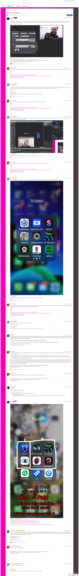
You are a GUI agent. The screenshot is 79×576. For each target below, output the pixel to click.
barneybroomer (13, 530)
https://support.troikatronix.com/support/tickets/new (25, 519)
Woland (11, 401)
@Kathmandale (22, 530)
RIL (10, 67)
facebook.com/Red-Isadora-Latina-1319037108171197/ (21, 75)
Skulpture (12, 17)
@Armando (14, 100)
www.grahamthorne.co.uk (20, 58)
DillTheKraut (12, 334)
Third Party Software (12, 14)
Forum (9, 6)
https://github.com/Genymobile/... (16, 345)
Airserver (30, 352)
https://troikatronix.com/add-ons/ (18, 521)
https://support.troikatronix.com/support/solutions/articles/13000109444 (29, 522)
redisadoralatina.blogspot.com (22, 74)
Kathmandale (12, 351)
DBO (11, 386)
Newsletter (25, 6)
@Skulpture (14, 67)
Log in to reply (69, 15)
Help (13, 6)
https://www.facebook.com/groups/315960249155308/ (42, 75)
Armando (11, 83)
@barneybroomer (18, 546)
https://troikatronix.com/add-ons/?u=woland (32, 521)
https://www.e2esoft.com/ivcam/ (16, 24)
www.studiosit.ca (13, 93)
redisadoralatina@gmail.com (31, 74)
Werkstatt (18, 6)
